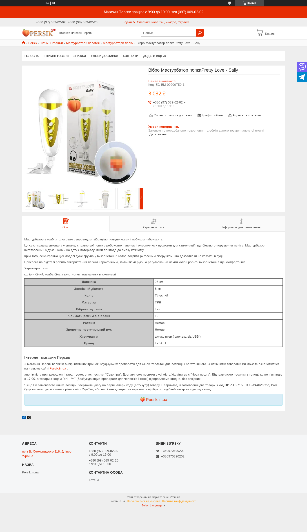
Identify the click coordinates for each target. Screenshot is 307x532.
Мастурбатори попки (118, 43)
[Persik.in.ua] (39, 32)
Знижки (79, 56)
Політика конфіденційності (179, 501)
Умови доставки (104, 56)
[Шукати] (200, 33)
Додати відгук (154, 56)
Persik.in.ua (58, 368)
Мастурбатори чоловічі (83, 43)
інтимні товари (56, 56)
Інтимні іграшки (51, 43)
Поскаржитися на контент (143, 501)
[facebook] (24, 418)
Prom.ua (175, 497)
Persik (32, 43)
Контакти (130, 56)
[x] (29, 418)
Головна (31, 56)
